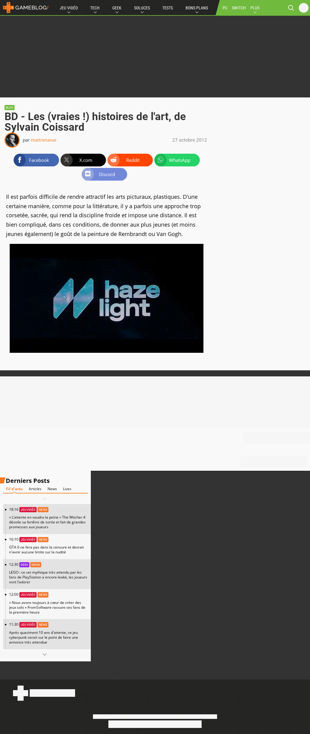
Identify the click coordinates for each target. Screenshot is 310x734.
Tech (95, 7)
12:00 (47, 603)
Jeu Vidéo (69, 7)
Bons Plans (197, 7)
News (52, 488)
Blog (9, 107)
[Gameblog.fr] (24, 7)
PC (225, 7)
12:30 (48, 573)
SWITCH (239, 7)
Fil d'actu (14, 488)
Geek (116, 7)
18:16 (47, 518)
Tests (167, 7)
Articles (35, 488)
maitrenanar (44, 140)
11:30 (43, 633)
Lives (67, 488)
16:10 (46, 546)
